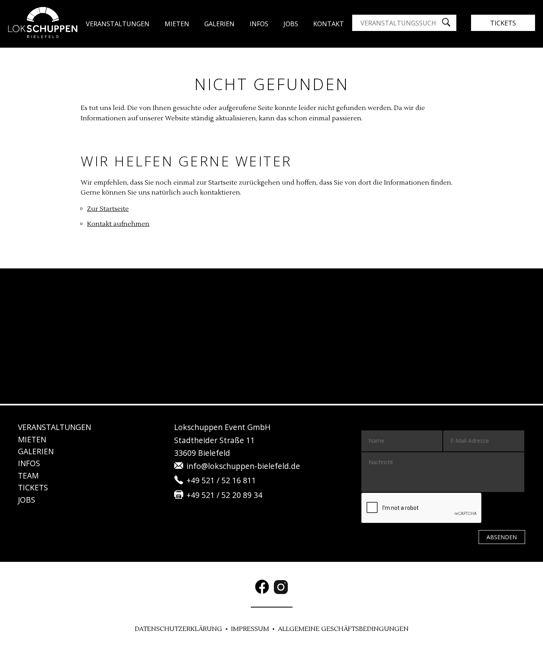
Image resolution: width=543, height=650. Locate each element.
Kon (328, 23)
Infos (259, 23)
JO (290, 23)
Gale (219, 23)
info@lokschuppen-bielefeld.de (243, 466)
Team (28, 475)
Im (250, 629)
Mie (32, 439)
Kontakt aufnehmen (118, 224)
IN (29, 463)
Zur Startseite (108, 209)
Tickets (503, 23)
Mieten (177, 23)
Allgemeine (343, 629)
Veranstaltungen (117, 23)
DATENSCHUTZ (178, 629)
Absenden (502, 537)
